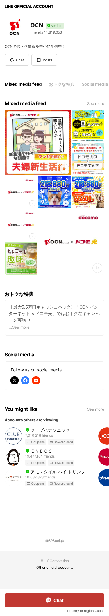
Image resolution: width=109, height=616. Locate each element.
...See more (19, 327)
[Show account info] (55, 26)
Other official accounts (54, 567)
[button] (44, 60)
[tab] (23, 84)
